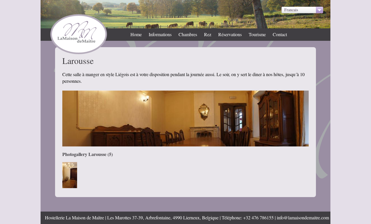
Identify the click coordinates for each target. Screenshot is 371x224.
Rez (207, 34)
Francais (291, 9)
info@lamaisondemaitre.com (303, 217)
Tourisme (257, 34)
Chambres (188, 34)
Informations (160, 34)
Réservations (230, 34)
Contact (280, 34)
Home (136, 34)
